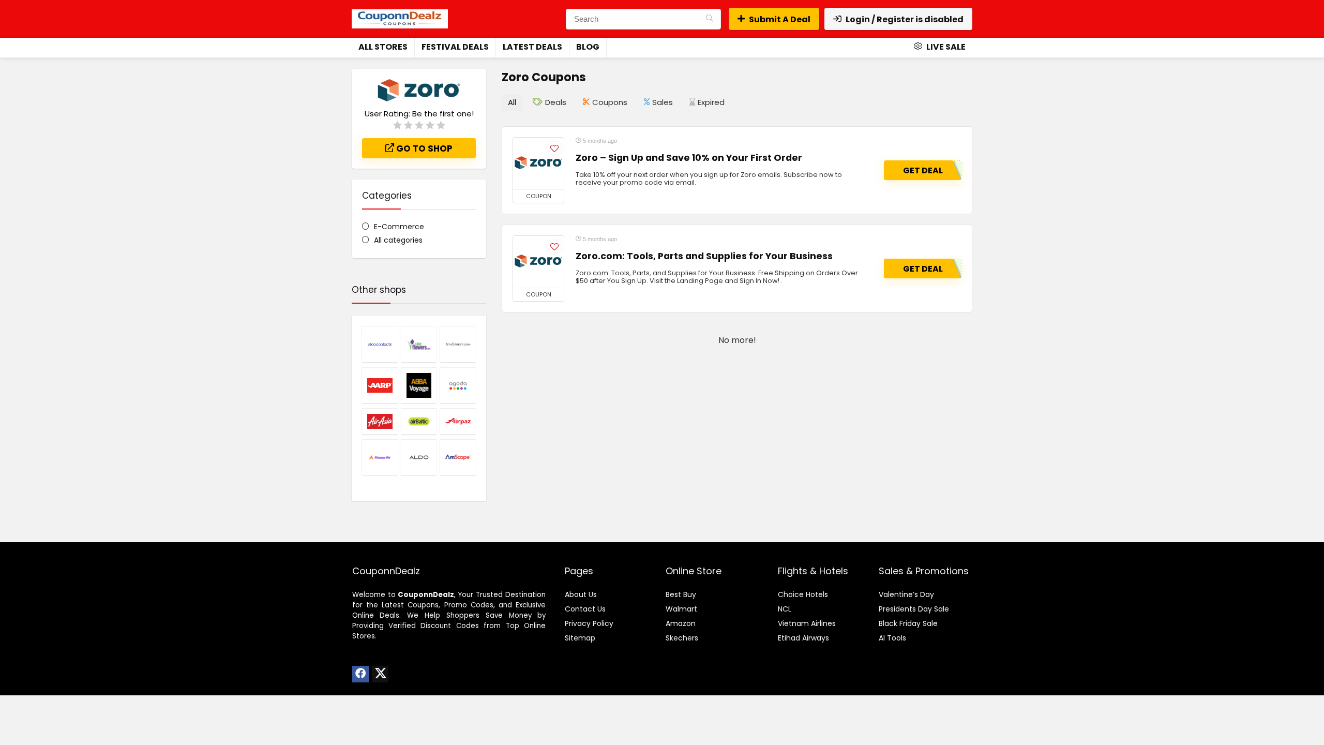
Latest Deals (532, 47)
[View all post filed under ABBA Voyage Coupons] (419, 385)
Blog (587, 47)
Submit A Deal (779, 19)
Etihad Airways (803, 638)
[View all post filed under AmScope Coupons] (458, 457)
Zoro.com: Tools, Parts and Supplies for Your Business (704, 256)
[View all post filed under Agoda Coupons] (458, 385)
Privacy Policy (589, 623)
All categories (398, 240)
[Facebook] (360, 674)
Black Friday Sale (908, 623)
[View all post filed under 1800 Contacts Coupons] (380, 344)
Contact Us (585, 609)
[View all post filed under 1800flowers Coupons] (419, 344)
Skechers (682, 638)
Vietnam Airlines (807, 623)
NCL (784, 609)
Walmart (681, 609)
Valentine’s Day (906, 594)
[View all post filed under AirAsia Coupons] (380, 421)
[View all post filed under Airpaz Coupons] (458, 421)
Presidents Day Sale (914, 609)
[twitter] (380, 674)
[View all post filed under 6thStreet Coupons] (458, 344)
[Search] (709, 19)
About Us (581, 594)
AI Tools (892, 638)
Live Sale (945, 47)
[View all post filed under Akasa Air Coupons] (380, 457)
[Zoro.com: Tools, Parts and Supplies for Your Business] (538, 262)
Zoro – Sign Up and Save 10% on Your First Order (689, 158)
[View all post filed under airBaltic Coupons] (419, 421)
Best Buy (681, 594)
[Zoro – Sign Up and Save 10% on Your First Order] (538, 163)
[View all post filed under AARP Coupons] (380, 385)
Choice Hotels (803, 594)
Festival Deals (455, 47)
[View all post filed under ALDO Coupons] (419, 457)
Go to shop (423, 148)
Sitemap (580, 638)
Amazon (681, 623)
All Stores (383, 47)
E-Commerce (399, 226)
